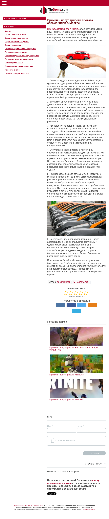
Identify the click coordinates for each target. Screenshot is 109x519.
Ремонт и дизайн (12, 70)
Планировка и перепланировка (19, 66)
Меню (11, 3)
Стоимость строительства (17, 73)
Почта (80, 426)
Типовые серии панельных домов (20, 49)
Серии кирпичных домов (16, 38)
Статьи (8, 31)
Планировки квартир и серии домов (28, 506)
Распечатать (82, 282)
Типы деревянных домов (16, 52)
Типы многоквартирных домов (19, 59)
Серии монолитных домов (17, 41)
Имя (50, 426)
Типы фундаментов (14, 63)
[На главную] (54, 10)
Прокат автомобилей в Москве (63, 29)
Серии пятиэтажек (13, 45)
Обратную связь (88, 510)
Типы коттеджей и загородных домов (22, 56)
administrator (63, 282)
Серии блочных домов (15, 34)
